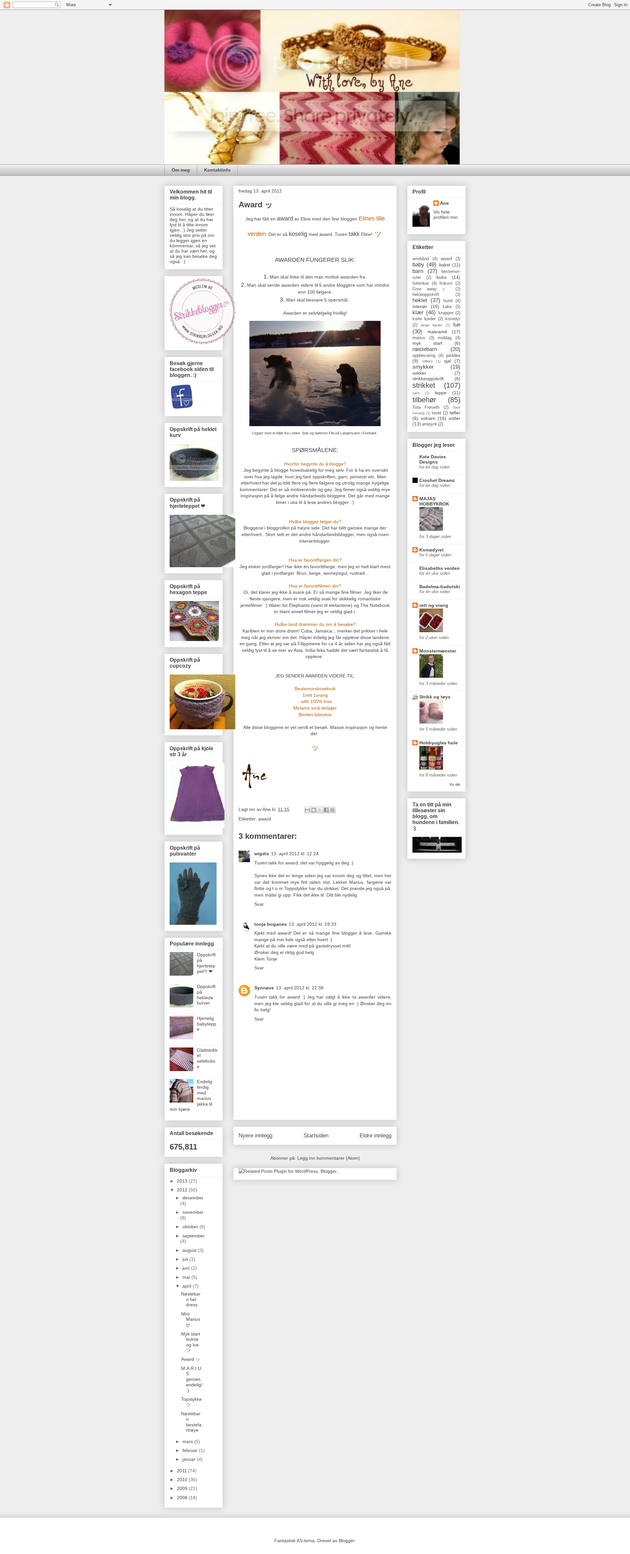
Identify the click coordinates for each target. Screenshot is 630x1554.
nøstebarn (424, 349)
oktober (191, 1226)
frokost (445, 283)
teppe (441, 392)
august (190, 1250)
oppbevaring (423, 355)
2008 (183, 1497)
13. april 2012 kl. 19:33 (312, 924)
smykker (423, 367)
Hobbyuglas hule (438, 742)
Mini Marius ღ (190, 1319)
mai (186, 1277)
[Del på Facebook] (326, 810)
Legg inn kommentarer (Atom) (328, 1158)
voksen (428, 418)
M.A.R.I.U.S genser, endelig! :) (191, 1379)
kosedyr (452, 319)
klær (418, 312)
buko (441, 277)
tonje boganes (270, 924)
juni (186, 1268)
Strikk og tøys (435, 696)
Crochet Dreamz (437, 480)
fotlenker (420, 283)
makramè (437, 331)
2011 (182, 1470)
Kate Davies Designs (432, 459)
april (187, 1286)
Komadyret (431, 549)
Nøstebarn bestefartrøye (191, 1422)
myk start (427, 343)
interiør (419, 306)
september (193, 1235)
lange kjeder (432, 325)
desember (192, 1197)
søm (416, 393)
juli (185, 1259)
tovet (436, 413)
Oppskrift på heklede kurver (206, 994)
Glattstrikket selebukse (207, 1058)
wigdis (261, 853)
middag (445, 338)
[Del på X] (320, 810)
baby (418, 264)
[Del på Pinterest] (332, 810)
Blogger (346, 1540)
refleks (427, 361)
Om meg (181, 170)
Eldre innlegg (375, 1135)
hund (447, 301)
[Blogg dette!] (313, 810)
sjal (447, 360)
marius (418, 338)
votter (454, 418)
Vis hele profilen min (445, 214)
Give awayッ (431, 289)
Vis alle (454, 784)
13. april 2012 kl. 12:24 (295, 853)
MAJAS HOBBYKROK (434, 501)
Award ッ (190, 1359)
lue (456, 324)
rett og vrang (433, 605)
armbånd (420, 259)
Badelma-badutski (439, 586)
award (264, 818)
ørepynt (429, 424)
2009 (183, 1488)
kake (447, 306)
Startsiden (316, 1135)
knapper (445, 313)
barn (417, 271)
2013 (183, 1181)
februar (190, 1450)
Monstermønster (437, 650)
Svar (259, 904)
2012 (183, 1189)
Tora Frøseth (425, 407)
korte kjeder (424, 319)
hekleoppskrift (425, 294)
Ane (444, 203)
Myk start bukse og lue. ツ (190, 1342)
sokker (419, 373)
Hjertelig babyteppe (206, 1024)
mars (188, 1441)
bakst (444, 264)
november (192, 1212)
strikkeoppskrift (428, 378)
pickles (453, 355)
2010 (183, 1479)
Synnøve (264, 987)
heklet (419, 300)
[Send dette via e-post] (307, 810)
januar (189, 1459)
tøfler (455, 412)
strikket (423, 385)
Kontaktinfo (217, 170)
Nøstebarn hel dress (190, 1299)
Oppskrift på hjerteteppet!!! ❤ (206, 963)
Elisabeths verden (439, 568)
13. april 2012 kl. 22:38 (300, 987)
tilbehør (424, 400)
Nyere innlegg (255, 1135)
